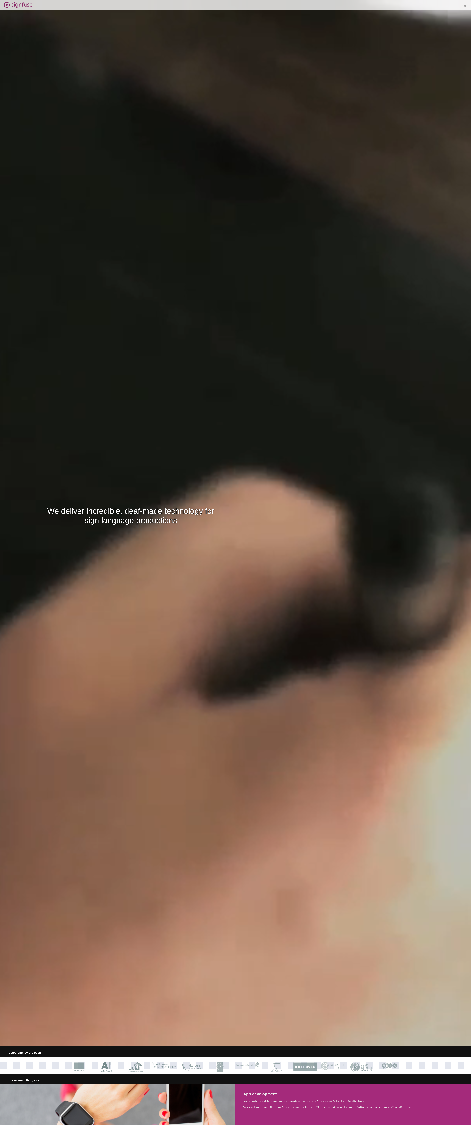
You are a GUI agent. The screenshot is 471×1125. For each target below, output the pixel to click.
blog (463, 5)
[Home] (16, 4)
